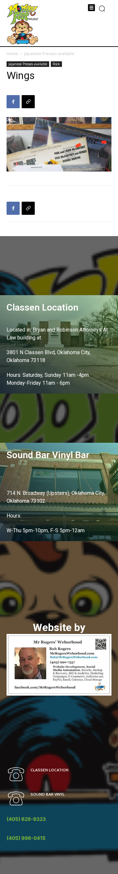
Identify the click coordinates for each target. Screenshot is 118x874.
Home (12, 53)
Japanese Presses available (49, 53)
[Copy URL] (28, 101)
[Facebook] (13, 101)
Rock (56, 64)
